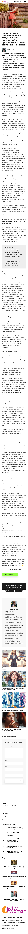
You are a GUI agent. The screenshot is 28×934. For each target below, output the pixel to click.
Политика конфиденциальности (10, 807)
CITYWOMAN (5, 798)
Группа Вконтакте (6, 819)
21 (15, 835)
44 (23, 828)
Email (6, 766)
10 (13, 847)
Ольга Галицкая (14, 609)
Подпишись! (18, 1)
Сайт (6, 773)
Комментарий (9, 747)
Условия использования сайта (9, 805)
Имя (6, 760)
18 (18, 841)
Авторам (4, 803)
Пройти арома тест (10, 574)
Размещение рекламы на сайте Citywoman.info (13, 801)
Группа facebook (5, 816)
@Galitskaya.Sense (19, 643)
